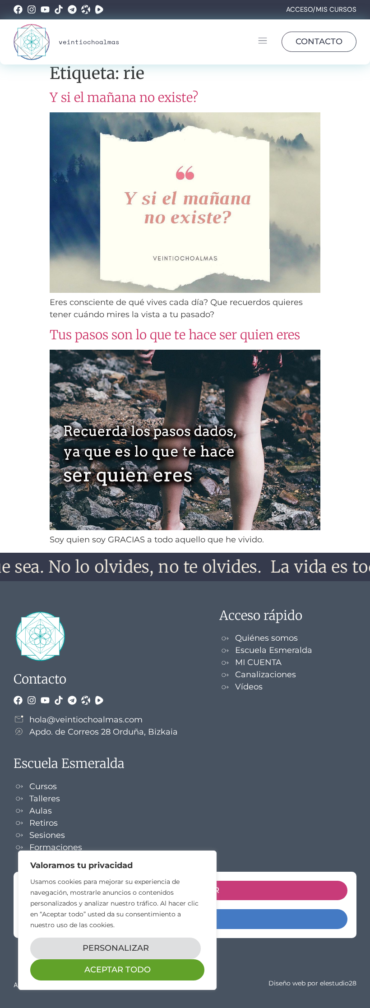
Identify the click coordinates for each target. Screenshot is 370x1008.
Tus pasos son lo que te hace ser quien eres (175, 335)
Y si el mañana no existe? (124, 97)
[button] (262, 42)
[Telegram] (72, 9)
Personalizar (116, 948)
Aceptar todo (117, 970)
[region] (117, 920)
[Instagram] (31, 9)
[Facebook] (18, 9)
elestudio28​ (338, 983)
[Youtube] (45, 9)
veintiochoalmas (89, 41)
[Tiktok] (58, 9)
